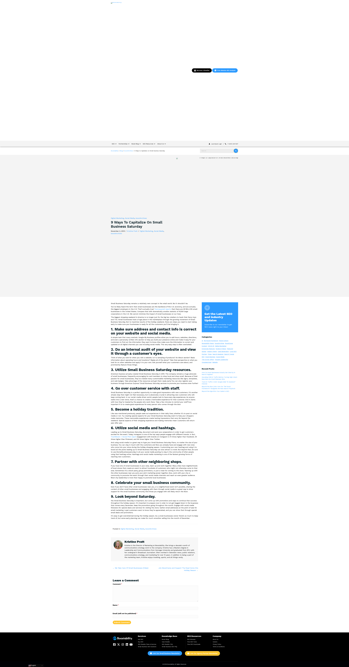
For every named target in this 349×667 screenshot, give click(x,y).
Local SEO (233, 351)
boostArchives (141, 218)
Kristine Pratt (132, 231)
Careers (215, 641)
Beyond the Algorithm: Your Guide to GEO (215, 391)
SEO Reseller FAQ (167, 644)
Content (204, 346)
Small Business (210, 357)
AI (202, 341)
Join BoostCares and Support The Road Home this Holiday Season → (178, 569)
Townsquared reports (162, 309)
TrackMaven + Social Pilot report (123, 437)
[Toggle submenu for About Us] (165, 144)
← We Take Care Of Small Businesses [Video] (130, 568)
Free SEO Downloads (193, 644)
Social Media (130, 218)
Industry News (212, 351)
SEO (203, 357)
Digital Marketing (117, 218)
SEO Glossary (191, 639)
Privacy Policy (217, 644)
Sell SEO (140, 639)
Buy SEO (140, 641)
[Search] (236, 151)
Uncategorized (206, 362)
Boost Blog (165, 639)
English (33, 665)
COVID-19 (211, 346)
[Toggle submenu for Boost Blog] (140, 144)
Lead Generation (223, 351)
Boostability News (208, 343)
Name (116, 605)
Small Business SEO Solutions (147, 646)
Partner (204, 354)
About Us (215, 639)
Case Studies (166, 641)
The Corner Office (208, 359)
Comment (117, 584)
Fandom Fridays (221, 349)
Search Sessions (218, 354)
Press (210, 354)
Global (204, 351)
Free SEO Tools (192, 641)
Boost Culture (223, 341)
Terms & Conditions (219, 646)
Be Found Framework (211, 341)
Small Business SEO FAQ (169, 646)
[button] (114, 644)
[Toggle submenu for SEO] (116, 144)
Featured (230, 349)
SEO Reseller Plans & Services (147, 644)
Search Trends (229, 354)
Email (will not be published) (125, 613)
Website (215, 362)
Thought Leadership (221, 359)
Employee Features (208, 349)
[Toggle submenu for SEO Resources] (155, 144)
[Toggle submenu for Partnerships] (129, 144)
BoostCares (229, 343)
